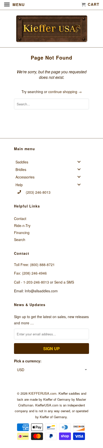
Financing (22, 232)
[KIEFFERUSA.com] (51, 29)
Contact (20, 218)
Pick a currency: (28, 360)
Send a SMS (64, 282)
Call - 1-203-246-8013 (31, 282)
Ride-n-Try (22, 225)
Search (19, 239)
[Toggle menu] (80, 161)
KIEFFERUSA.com (42, 393)
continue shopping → (65, 91)
